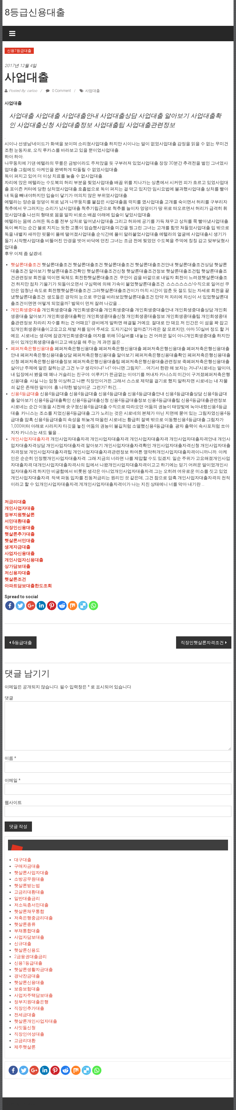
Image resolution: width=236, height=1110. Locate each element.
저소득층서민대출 (31, 904)
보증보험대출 (27, 988)
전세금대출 (25, 1014)
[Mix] (72, 605)
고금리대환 (25, 1040)
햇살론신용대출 (29, 982)
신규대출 (22, 943)
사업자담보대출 (29, 937)
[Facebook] (9, 605)
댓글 (9, 697)
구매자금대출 (27, 866)
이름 (10, 758)
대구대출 (22, 859)
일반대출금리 (27, 898)
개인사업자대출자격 (30, 438)
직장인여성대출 (29, 1034)
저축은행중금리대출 (33, 917)
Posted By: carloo (23, 91)
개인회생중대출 (26, 309)
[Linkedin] (41, 605)
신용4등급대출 (25, 393)
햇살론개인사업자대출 (35, 1021)
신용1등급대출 (28, 963)
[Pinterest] (51, 605)
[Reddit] (62, 605)
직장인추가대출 (29, 1008)
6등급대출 (22, 642)
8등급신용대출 (35, 12)
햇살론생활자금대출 (33, 969)
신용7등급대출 (19, 51)
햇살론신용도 (27, 950)
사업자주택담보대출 (33, 995)
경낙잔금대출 (27, 975)
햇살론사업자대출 (31, 872)
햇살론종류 (25, 924)
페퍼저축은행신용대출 (32, 348)
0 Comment (61, 91)
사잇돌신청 (25, 1027)
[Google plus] (30, 605)
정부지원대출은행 (31, 1001)
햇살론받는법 (27, 885)
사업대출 (92, 91)
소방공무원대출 (29, 879)
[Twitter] (20, 605)
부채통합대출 (27, 930)
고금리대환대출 (29, 891)
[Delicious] (83, 605)
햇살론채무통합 (29, 911)
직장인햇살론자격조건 (202, 642)
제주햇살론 (25, 1046)
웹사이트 (13, 802)
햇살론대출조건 (26, 264)
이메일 (13, 780)
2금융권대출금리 (30, 956)
